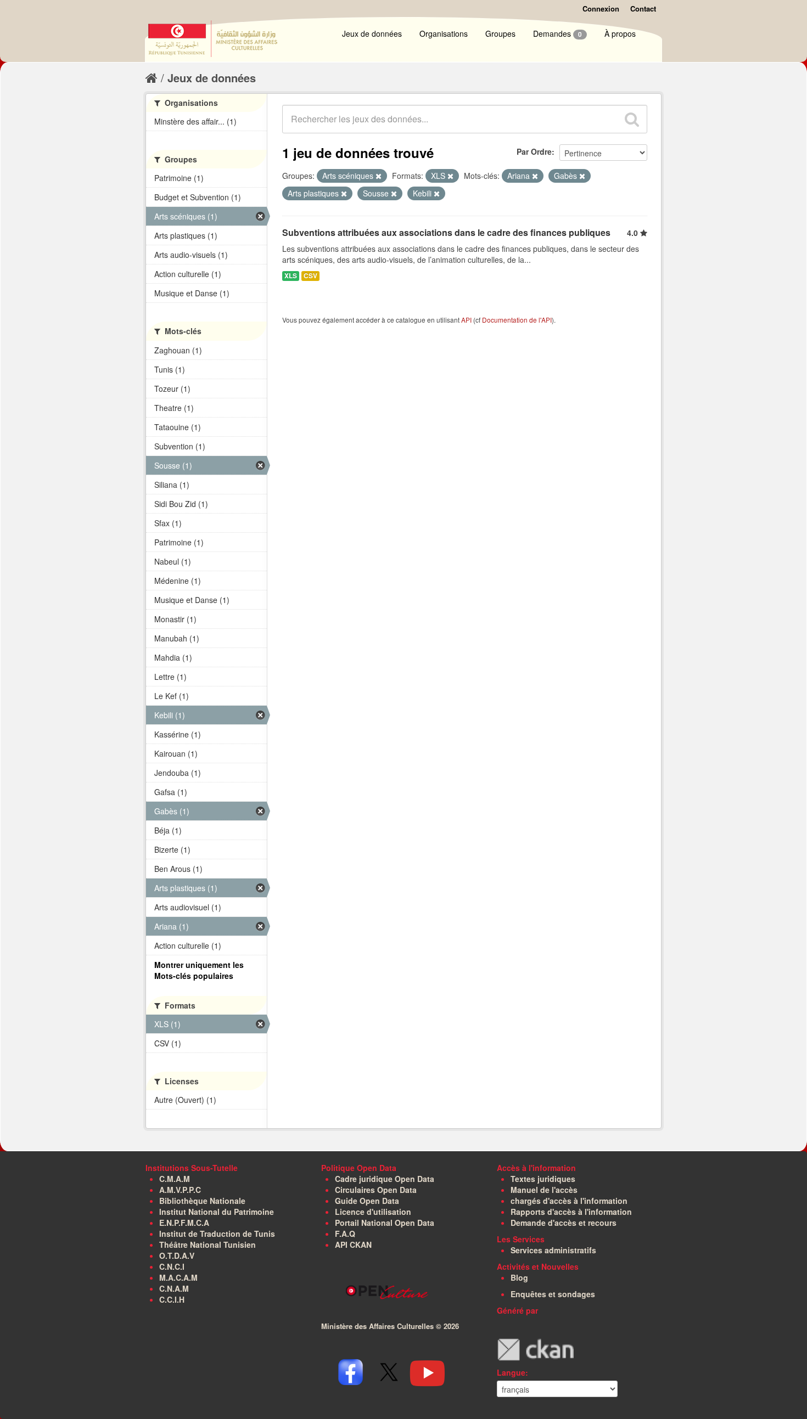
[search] (632, 119)
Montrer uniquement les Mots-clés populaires (199, 970)
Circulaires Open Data (376, 1189)
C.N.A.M (174, 1288)
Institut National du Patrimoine (216, 1211)
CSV (310, 275)
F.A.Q (345, 1233)
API (466, 319)
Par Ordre (534, 151)
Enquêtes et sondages (553, 1293)
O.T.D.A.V (176, 1255)
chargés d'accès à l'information (569, 1200)
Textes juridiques (543, 1178)
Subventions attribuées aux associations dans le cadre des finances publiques (446, 232)
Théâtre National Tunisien (207, 1244)
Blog (519, 1277)
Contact (643, 8)
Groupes (500, 33)
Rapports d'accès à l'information (571, 1211)
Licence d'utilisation (373, 1211)
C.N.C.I (171, 1266)
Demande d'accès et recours (564, 1222)
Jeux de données (372, 33)
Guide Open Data (367, 1200)
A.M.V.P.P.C (180, 1189)
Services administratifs (553, 1250)
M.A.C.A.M (178, 1277)
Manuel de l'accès (544, 1189)
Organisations (443, 33)
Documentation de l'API (517, 319)
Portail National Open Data (384, 1222)
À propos (620, 33)
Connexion (600, 8)
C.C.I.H (171, 1299)
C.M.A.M (174, 1178)
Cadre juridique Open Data (384, 1178)
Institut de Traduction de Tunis (217, 1233)
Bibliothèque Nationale (202, 1200)
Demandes (557, 33)
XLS (290, 275)
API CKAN (353, 1244)
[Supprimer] (379, 176)
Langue (511, 1372)
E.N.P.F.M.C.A (184, 1222)
